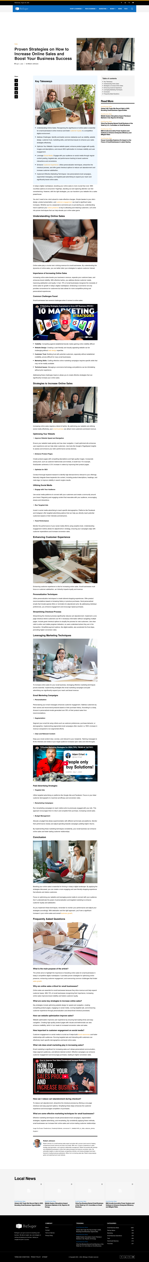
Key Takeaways (108, 81)
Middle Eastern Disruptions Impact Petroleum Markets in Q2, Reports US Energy (116, 117)
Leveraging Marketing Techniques (113, 90)
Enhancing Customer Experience (113, 88)
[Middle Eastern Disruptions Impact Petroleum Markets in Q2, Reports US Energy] (59, 1190)
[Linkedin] (125, 2)
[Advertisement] (74, 25)
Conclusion (107, 92)
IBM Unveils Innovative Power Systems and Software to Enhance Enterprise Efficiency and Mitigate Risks (116, 133)
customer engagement (64, 202)
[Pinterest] (16, 88)
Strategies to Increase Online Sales (113, 85)
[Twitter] (129, 2)
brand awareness (84, 1034)
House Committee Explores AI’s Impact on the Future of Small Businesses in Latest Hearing (116, 141)
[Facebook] (121, 2)
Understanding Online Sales (111, 84)
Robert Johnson (33, 63)
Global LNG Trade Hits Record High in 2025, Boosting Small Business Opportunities (115, 109)
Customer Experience (50, 165)
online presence (53, 207)
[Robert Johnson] (37, 1147)
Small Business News (106, 106)
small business (58, 429)
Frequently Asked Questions (111, 94)
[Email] (16, 96)
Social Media (48, 155)
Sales (16, 44)
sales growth (37, 981)
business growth (66, 913)
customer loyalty (75, 130)
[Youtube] (133, 2)
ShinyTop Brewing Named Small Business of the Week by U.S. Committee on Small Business (117, 124)
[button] (132, 8)
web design (52, 350)
